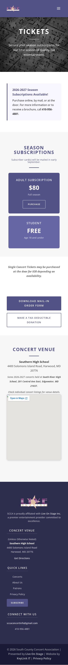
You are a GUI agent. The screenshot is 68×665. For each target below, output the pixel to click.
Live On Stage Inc (50, 513)
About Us (17, 582)
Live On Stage (34, 654)
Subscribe (17, 602)
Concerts (17, 576)
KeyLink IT (23, 658)
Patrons (17, 588)
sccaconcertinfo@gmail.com (22, 623)
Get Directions (22, 558)
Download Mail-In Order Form (34, 303)
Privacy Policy (17, 594)
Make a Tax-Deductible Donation (34, 320)
